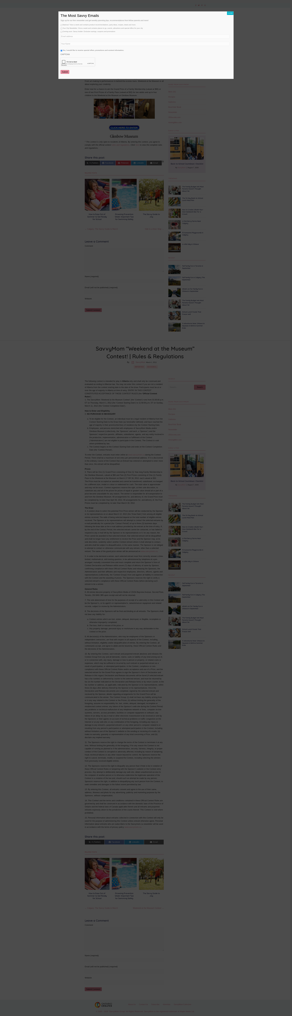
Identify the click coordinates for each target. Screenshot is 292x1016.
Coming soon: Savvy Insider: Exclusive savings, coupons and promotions (89, 31)
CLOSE (230, 13)
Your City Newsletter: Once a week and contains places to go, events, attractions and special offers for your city (103, 28)
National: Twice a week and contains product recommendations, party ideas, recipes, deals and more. (99, 25)
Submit (65, 72)
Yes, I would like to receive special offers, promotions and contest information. (93, 50)
